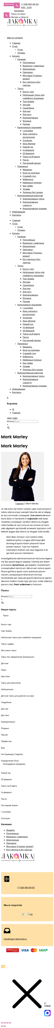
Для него (27, 114)
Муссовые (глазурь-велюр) (19, 846)
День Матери (29, 143)
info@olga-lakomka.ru (15, 939)
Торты (20, 88)
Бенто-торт (28, 91)
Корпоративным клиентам (30, 195)
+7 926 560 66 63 (26, 887)
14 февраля (28, 150)
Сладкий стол (29, 176)
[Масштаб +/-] (2, 1022)
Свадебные (28, 108)
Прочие (26, 124)
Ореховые (28, 72)
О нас (15, 46)
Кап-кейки (28, 185)
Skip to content (15, 37)
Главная (16, 43)
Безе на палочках (31, 172)
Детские (26, 104)
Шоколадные (29, 69)
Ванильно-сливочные (33, 65)
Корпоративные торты (33, 198)
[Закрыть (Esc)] (10, 1022)
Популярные (29, 62)
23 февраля (28, 153)
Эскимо (26, 189)
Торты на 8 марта (31, 156)
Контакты (16, 215)
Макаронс (27, 169)
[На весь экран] (5, 1022)
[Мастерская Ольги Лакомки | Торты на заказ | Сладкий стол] (22, 25)
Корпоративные (30, 117)
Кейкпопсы (28, 179)
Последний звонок (32, 163)
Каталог (16, 56)
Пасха (26, 159)
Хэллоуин (27, 140)
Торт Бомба (28, 101)
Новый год (28, 146)
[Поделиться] (7, 1022)
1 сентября (28, 130)
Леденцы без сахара (33, 192)
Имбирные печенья (32, 182)
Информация (18, 211)
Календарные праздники (29, 127)
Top (3, 966)
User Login (12, 418)
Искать (10, 421)
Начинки (21, 59)
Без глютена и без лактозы (19, 849)
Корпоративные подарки (35, 208)
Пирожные (22, 166)
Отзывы (21, 52)
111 (13, 409)
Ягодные (27, 121)
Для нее (27, 111)
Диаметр (10, 830)
